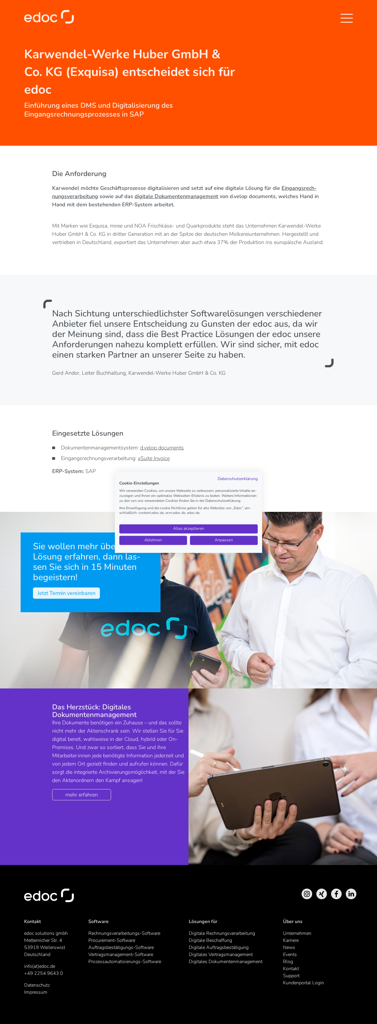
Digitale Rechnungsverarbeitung (222, 933)
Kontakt (291, 968)
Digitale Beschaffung (210, 940)
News (289, 947)
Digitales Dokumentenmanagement (225, 961)
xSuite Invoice (154, 458)
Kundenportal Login (303, 983)
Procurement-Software (111, 940)
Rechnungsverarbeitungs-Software (124, 933)
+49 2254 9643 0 (43, 973)
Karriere (291, 940)
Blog (288, 961)
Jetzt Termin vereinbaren (66, 593)
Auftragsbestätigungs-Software (121, 947)
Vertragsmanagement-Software (120, 954)
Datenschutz (37, 985)
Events (290, 954)
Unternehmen (297, 933)
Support (291, 975)
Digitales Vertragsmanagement (221, 954)
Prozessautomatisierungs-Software (124, 961)
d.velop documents (162, 447)
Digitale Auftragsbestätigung (219, 947)
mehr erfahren (81, 794)
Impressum (35, 992)
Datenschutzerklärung (238, 479)
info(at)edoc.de (39, 966)
